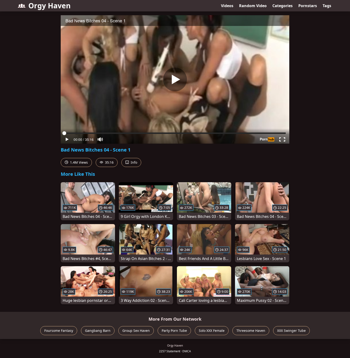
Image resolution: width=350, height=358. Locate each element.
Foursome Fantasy (58, 330)
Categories (282, 5)
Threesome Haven (250, 330)
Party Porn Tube (174, 330)
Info (133, 162)
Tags (327, 5)
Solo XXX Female (212, 330)
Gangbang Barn (97, 330)
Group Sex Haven (136, 330)
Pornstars (307, 5)
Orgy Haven (49, 5)
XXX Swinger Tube (291, 330)
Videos (227, 5)
